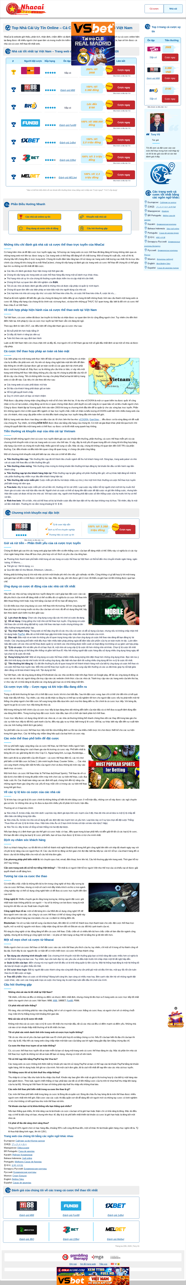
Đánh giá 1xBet (68, 142)
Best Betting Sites (163, 264)
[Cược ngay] (121, 523)
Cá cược (154, 8)
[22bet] (30, 157)
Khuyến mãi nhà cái (96, 216)
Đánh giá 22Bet (68, 160)
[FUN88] (30, 123)
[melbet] (30, 175)
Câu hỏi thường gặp (97, 228)
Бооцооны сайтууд (165, 259)
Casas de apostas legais (169, 233)
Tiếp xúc (103, 1263)
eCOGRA (83, 419)
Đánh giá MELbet (68, 177)
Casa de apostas (26, 1151)
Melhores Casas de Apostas (28, 1161)
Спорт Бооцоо (19, 1175)
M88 (55, 1000)
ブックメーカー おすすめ (166, 207)
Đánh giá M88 (67, 90)
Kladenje (165, 211)
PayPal (21, 634)
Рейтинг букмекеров (22, 1154)
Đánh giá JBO (26, 1239)
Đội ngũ (73, 1263)
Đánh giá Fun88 (67, 125)
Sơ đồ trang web (88, 1263)
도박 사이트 (17, 1165)
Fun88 (70, 1000)
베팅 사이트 (160, 237)
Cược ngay (124, 70)
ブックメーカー (19, 1144)
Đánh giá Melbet (115, 1239)
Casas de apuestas (22, 1182)
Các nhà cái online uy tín (37, 216)
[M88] (30, 88)
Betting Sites (18, 1179)
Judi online (27, 1158)
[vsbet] (30, 70)
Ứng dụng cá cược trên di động (42, 228)
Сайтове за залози (168, 203)
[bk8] (30, 105)
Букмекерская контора (166, 224)
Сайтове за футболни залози (30, 1141)
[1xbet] (30, 140)
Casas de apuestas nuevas (168, 268)
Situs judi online (173, 229)
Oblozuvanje (23, 1147)
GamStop (94, 419)
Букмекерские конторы (35, 1168)
